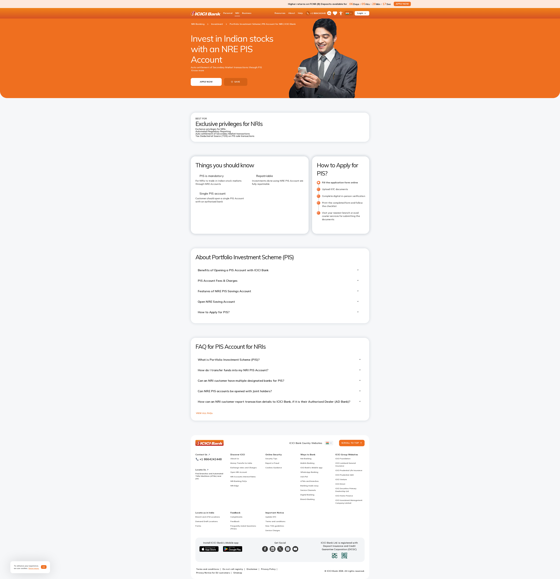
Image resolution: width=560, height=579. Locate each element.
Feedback (234, 521)
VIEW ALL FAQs (204, 413)
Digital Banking (307, 495)
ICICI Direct (340, 484)
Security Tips (271, 458)
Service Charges (272, 530)
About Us (234, 458)
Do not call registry (233, 569)
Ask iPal (304, 477)
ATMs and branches (309, 481)
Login (360, 13)
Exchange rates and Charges (243, 467)
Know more (197, 70)
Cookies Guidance (273, 467)
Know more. (34, 568)
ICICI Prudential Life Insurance (348, 470)
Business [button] (246, 13)
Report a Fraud (272, 463)
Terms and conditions (275, 521)
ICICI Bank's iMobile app (311, 467)
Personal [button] (227, 13)
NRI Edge (234, 486)
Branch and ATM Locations (207, 517)
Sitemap (237, 572)
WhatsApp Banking (309, 472)
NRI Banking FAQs (238, 481)
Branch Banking (307, 499)
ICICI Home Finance (344, 496)
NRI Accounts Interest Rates (243, 477)
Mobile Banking (307, 463)
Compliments (236, 517)
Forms (198, 526)
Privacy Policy (268, 569)
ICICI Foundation (342, 458)
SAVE (237, 81)
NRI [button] (237, 13)
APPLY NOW (402, 4)
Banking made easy (309, 486)
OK (43, 567)
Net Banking (306, 458)
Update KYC (270, 517)
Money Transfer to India (241, 463)
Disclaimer (252, 569)
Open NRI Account (238, 472)
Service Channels (308, 490)
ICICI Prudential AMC (344, 475)
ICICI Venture (341, 479)
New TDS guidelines (274, 526)
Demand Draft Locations (206, 521)
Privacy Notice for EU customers (213, 572)
